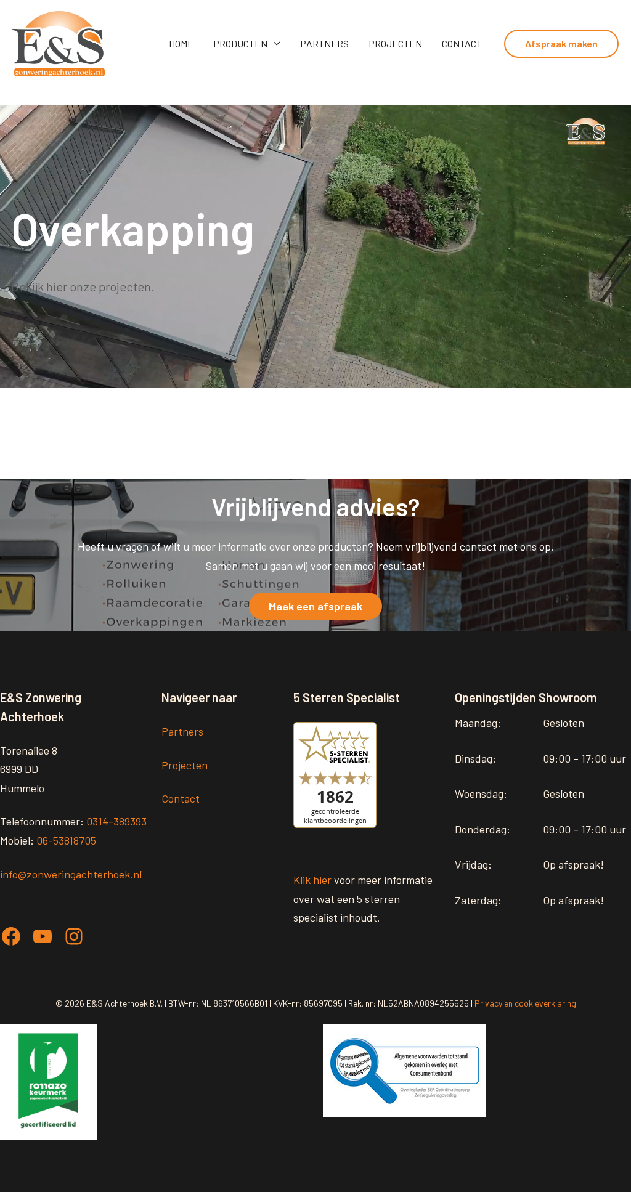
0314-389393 (116, 821)
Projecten (395, 43)
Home (181, 43)
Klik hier (312, 879)
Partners (324, 43)
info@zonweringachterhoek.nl (71, 874)
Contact (462, 43)
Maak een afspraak (315, 606)
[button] (561, 44)
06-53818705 (66, 840)
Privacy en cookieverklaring (525, 1003)
